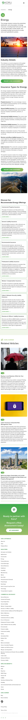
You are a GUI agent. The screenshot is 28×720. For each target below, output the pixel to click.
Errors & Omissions (5, 620)
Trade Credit (3, 655)
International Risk (4, 636)
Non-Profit (3, 577)
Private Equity (4, 582)
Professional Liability (5, 631)
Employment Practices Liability (7, 622)
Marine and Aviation (5, 643)
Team (2, 543)
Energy (2, 559)
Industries (3, 10)
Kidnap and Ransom (5, 658)
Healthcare (3, 568)
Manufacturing (4, 572)
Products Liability (4, 629)
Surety (2, 633)
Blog (2, 695)
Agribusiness (4, 554)
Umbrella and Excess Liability (7, 617)
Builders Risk (4, 638)
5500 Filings (3, 673)
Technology (3, 588)
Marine (2, 575)
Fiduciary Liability (4, 660)
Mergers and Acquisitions (6, 649)
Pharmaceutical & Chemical (7, 579)
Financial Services (5, 561)
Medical (2, 666)
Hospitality (3, 570)
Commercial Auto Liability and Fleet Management (11, 611)
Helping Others (4, 546)
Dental (2, 689)
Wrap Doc (3, 671)
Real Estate (3, 584)
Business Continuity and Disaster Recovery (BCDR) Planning (12, 652)
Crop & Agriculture (5, 601)
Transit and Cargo (5, 615)
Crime (2, 640)
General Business (5, 566)
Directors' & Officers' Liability (7, 608)
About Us (3, 541)
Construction (4, 556)
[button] (24, 3)
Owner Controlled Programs (7, 645)
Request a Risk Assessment (12, 81)
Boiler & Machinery (5, 613)
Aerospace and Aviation (6, 552)
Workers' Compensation (6, 606)
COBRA (2, 678)
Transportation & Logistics (6, 591)
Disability (3, 682)
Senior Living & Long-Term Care (8, 586)
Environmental (4, 627)
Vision (2, 687)
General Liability (4, 604)
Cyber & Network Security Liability (8, 624)
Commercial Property (5, 599)
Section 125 (3, 675)
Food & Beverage (5, 563)
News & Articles (4, 697)
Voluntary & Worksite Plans (7, 680)
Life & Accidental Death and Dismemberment (11, 684)
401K (2, 668)
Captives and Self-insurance (7, 647)
